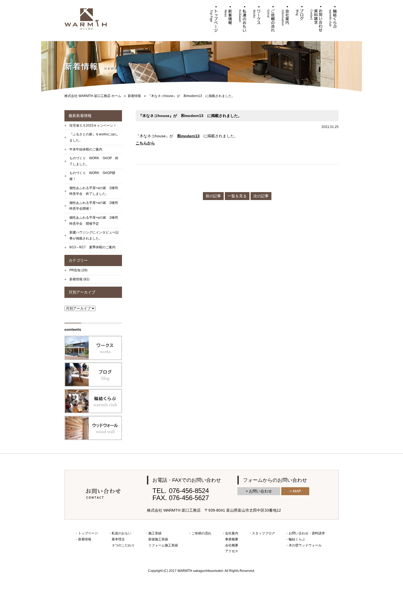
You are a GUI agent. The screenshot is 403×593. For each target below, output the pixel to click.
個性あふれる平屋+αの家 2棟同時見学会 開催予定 (93, 221)
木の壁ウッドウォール (305, 545)
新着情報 (134, 96)
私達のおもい (121, 533)
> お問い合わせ (259, 491)
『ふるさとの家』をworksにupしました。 (93, 137)
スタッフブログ (263, 533)
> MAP (295, 491)
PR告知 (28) (78, 270)
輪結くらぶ (297, 539)
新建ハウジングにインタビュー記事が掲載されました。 (94, 235)
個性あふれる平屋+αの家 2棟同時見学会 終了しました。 (93, 191)
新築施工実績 (158, 539)
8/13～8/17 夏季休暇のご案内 (92, 247)
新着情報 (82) (79, 279)
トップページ (88, 533)
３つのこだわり (123, 545)
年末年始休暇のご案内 (85, 149)
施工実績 (154, 533)
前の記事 (213, 196)
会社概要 (231, 545)
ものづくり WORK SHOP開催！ (92, 176)
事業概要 (231, 539)
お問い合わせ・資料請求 (307, 533)
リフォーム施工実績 (163, 545)
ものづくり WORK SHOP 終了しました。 (93, 161)
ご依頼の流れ (201, 533)
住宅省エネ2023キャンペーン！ (93, 125)
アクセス (231, 551)
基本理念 (118, 539)
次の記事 (261, 196)
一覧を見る (237, 196)
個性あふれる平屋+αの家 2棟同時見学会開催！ (93, 206)
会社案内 (231, 533)
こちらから (145, 143)
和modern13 (188, 136)
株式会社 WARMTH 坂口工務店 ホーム (92, 96)
